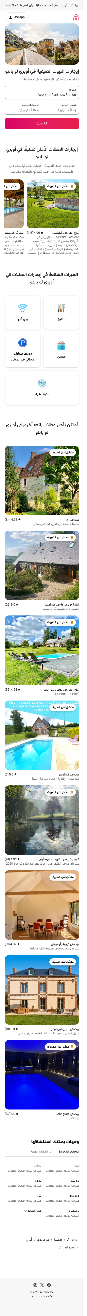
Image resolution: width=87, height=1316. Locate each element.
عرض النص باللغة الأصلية (20, 5)
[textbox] (60, 110)
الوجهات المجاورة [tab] (69, 1151)
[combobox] (42, 95)
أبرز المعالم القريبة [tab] (41, 1151)
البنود (34, 1296)
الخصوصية (47, 1296)
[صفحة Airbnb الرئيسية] (76, 17)
